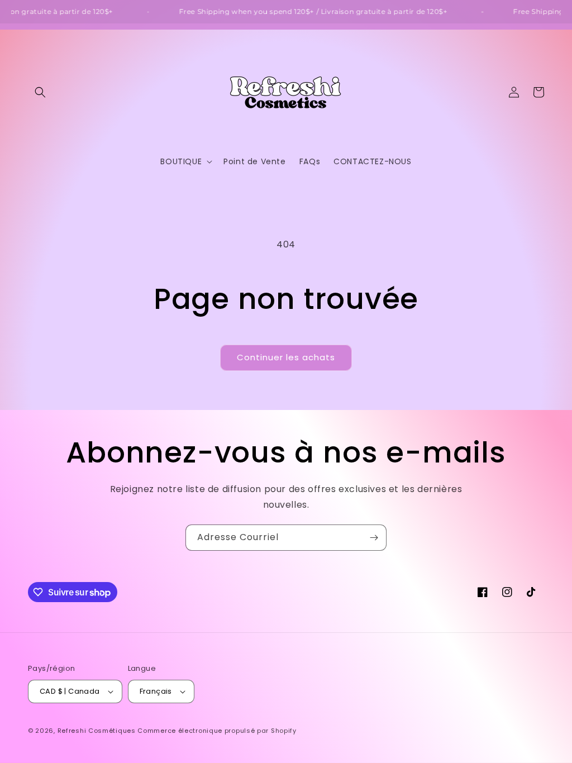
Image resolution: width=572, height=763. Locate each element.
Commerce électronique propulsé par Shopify (216, 730)
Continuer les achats (286, 357)
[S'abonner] (373, 537)
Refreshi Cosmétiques (98, 730)
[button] (40, 92)
